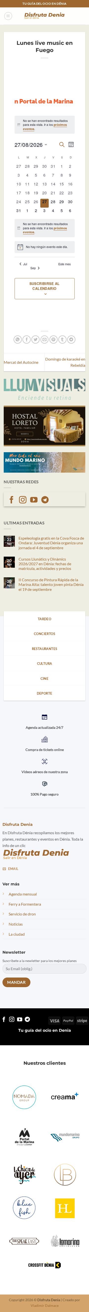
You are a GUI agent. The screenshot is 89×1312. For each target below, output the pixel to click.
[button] (8, 16)
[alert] (45, 125)
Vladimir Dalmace (45, 1305)
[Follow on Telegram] (45, 500)
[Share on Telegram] (71, 339)
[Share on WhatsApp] (18, 339)
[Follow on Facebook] (11, 500)
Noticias (16, 924)
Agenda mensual (23, 894)
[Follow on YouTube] (34, 500)
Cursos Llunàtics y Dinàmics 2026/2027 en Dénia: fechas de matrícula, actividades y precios (45, 564)
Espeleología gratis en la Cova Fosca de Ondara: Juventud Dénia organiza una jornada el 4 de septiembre (51, 543)
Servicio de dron (22, 914)
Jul (25, 264)
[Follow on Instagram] (22, 500)
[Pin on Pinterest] (53, 339)
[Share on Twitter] (35, 339)
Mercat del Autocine (21, 362)
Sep (33, 268)
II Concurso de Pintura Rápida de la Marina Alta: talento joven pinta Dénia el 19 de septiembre (51, 584)
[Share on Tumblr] (62, 339)
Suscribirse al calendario (44, 286)
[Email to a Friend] (45, 339)
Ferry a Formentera (25, 904)
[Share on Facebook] (26, 339)
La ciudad (17, 934)
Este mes (64, 264)
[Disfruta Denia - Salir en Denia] (44, 16)
